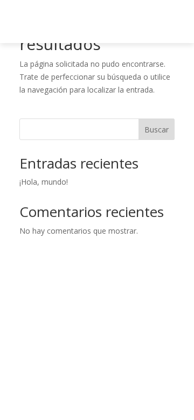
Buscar (156, 129)
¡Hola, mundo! (43, 182)
